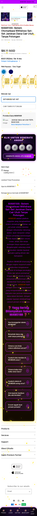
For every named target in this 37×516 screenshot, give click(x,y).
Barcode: (14, 39)
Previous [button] (2, 2)
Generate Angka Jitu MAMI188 (18, 156)
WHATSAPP (25, 513)
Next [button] (35, 2)
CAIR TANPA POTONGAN (12, 106)
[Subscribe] (29, 491)
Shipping (11, 53)
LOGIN (11, 513)
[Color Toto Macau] (11, 71)
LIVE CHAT (32, 513)
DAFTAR (17, 513)
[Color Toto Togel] (3, 71)
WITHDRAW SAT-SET (11, 99)
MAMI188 (12, 218)
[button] (18, 180)
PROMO (3, 513)
